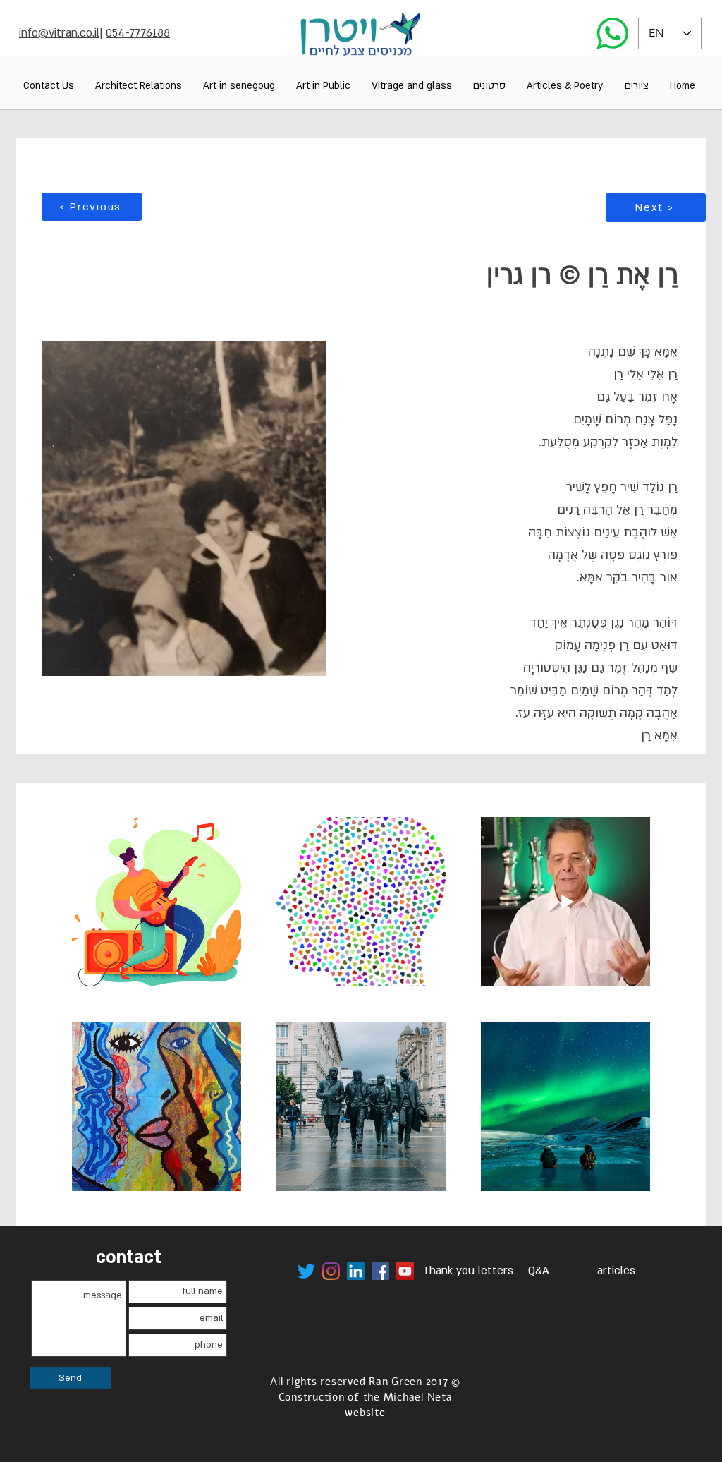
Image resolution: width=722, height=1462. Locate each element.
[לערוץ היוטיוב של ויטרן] (405, 1271)
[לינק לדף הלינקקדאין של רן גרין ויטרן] (356, 1271)
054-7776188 (138, 33)
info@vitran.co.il (59, 33)
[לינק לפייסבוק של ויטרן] (380, 1271)
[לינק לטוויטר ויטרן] (306, 1271)
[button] (636, 86)
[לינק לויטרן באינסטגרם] (331, 1271)
